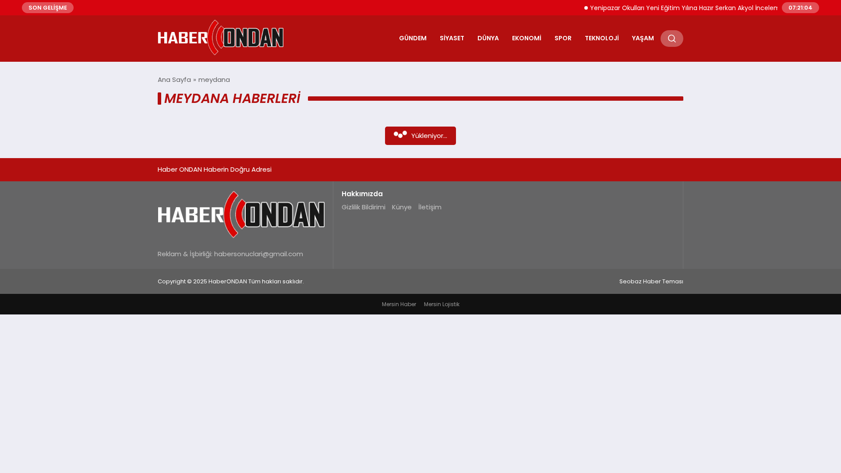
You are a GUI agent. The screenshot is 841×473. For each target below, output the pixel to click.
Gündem (413, 38)
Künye (402, 207)
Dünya (488, 38)
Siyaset (452, 38)
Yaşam (643, 38)
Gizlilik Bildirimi (363, 207)
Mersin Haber (399, 304)
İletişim (430, 207)
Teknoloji (602, 38)
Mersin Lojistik (441, 304)
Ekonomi (526, 38)
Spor (563, 38)
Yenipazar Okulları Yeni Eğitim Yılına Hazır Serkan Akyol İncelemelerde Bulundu (701, 8)
